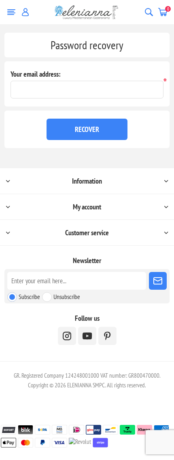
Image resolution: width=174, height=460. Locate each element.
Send (158, 281)
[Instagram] (67, 336)
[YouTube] (87, 336)
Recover (87, 129)
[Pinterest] (107, 336)
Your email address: (36, 74)
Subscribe (29, 297)
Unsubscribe (66, 297)
